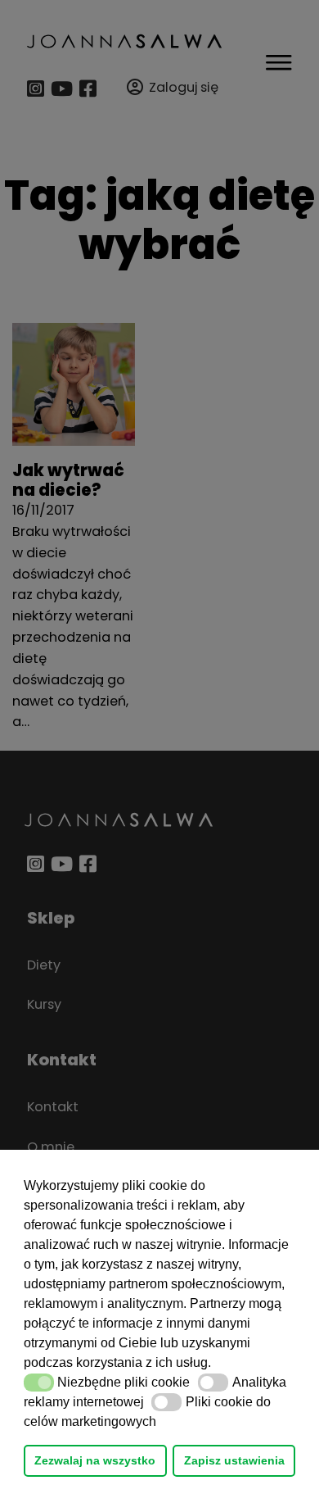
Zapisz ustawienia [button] (234, 1460)
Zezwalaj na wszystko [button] (94, 1460)
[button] (216, 1363)
